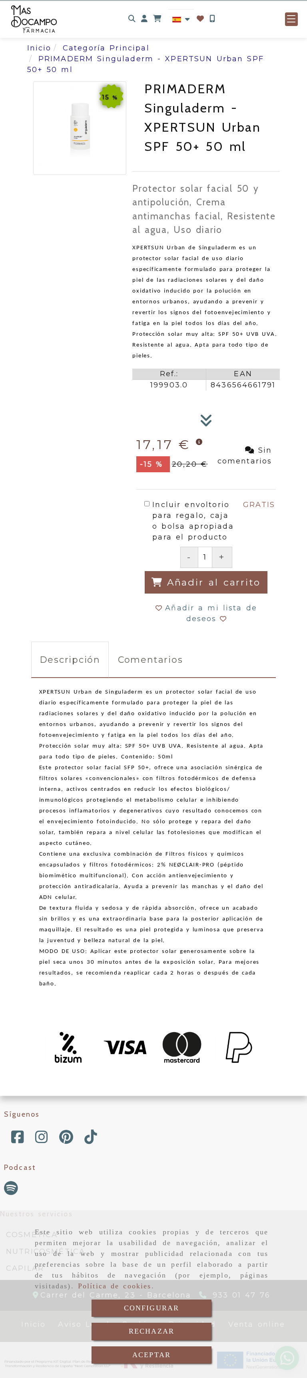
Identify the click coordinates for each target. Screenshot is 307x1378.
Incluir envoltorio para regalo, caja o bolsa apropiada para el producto (192, 521)
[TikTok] (90, 1139)
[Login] (200, 19)
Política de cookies (115, 1286)
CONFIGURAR (151, 1308)
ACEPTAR (151, 1355)
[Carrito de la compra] (157, 19)
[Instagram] (41, 1139)
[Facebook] (17, 1139)
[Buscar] (132, 19)
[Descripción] (206, 423)
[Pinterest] (66, 1139)
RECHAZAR (151, 1331)
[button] (144, 19)
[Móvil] (212, 19)
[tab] (70, 660)
